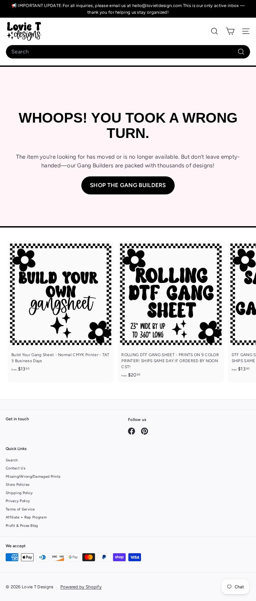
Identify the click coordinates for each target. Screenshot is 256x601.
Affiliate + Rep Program (26, 517)
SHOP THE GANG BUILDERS (128, 185)
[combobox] (128, 52)
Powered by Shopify (81, 586)
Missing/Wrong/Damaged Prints (33, 476)
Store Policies (17, 484)
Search (12, 460)
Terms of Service (20, 509)
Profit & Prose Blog (22, 525)
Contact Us (15, 468)
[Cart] (230, 31)
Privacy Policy (18, 501)
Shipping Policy (19, 493)
